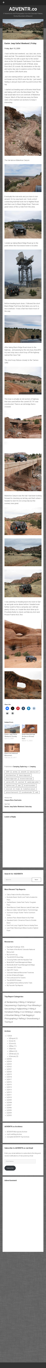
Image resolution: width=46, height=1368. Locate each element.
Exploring (23, 766)
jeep (19, 785)
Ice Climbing (26, 1012)
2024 (10, 1061)
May (13, 1046)
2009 (7, 772)
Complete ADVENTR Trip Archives (18, 1137)
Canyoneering (10, 1005)
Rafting (22, 1018)
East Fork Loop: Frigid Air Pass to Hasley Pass (22, 925)
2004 (10, 1113)
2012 (10, 1092)
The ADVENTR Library (14, 980)
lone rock (9, 789)
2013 (10, 1090)
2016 (10, 1082)
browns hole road (26, 779)
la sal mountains (29, 785)
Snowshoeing (32, 1018)
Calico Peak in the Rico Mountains (18, 894)
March (13, 1051)
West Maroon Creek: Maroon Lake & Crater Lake (23, 907)
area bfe (23, 772)
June (13, 1043)
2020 (10, 1072)
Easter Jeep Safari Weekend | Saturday (18, 806)
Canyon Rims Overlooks (13, 800)
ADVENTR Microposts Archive (17, 1132)
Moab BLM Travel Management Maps (19, 962)
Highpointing (22, 1009)
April (13, 1048)
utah (36, 792)
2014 (10, 1087)
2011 (10, 1095)
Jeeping (33, 766)
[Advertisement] (23, 1216)
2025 (10, 1059)
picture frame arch (12, 792)
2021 (10, 1069)
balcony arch (34, 772)
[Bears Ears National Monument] (12, 747)
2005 (10, 1110)
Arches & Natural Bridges (15, 975)
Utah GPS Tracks (12, 970)
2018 (10, 1077)
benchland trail (11, 775)
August (14, 1038)
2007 (10, 1105)
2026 (10, 1036)
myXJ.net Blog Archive (14, 1134)
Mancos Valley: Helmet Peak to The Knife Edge (22, 910)
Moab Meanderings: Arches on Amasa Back (28, 736)
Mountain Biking (12, 1015)
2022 (10, 1066)
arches (15, 772)
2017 (10, 1079)
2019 (10, 1074)
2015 (10, 1084)
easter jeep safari (33, 782)
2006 (10, 1108)
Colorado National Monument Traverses (20, 972)
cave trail (21, 782)
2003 (10, 1115)
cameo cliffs (10, 782)
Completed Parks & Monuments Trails (19, 983)
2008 (10, 1102)
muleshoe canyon (29, 789)
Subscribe (10, 1168)
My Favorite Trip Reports (15, 985)
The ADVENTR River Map (15, 957)
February (14, 1054)
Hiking (31, 1009)
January (14, 1056)
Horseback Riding (11, 1012)
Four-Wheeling (34, 1005)
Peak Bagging (27, 1015)
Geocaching (9, 1009)
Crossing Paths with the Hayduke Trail (19, 960)
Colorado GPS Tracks (14, 967)
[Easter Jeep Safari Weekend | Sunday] (12, 729)
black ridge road (11, 779)
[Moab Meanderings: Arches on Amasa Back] (29, 729)
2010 (10, 1097)
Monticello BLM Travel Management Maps (21, 965)
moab (18, 789)
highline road (10, 785)
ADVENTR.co (23, 9)
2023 (10, 1064)
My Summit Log (12, 954)
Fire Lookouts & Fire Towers (16, 978)
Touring (7, 1022)
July (12, 1041)
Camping (16, 766)
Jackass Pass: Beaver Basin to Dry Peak (20, 918)
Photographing (10, 1018)
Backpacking (12, 1002)
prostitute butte (27, 792)
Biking (21, 1002)
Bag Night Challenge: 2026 (15, 947)
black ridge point (24, 775)
